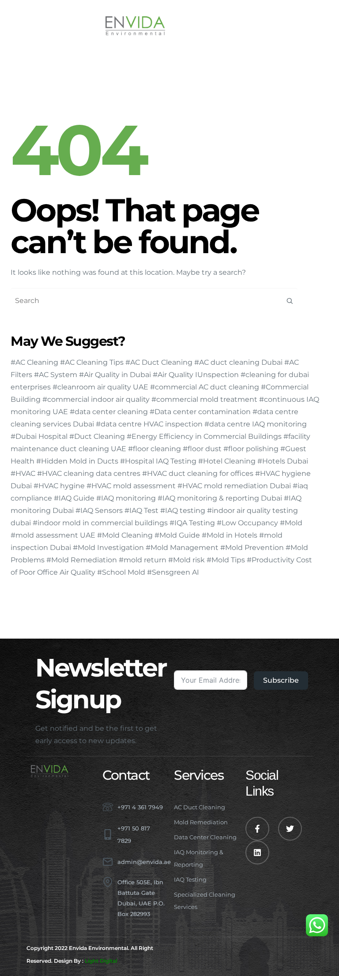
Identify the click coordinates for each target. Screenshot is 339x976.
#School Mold (121, 572)
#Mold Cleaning (125, 535)
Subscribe (281, 680)
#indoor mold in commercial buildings (100, 523)
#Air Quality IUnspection (196, 374)
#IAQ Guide (74, 498)
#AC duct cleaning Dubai (238, 362)
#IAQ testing (182, 510)
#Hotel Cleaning (227, 461)
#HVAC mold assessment (131, 486)
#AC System (55, 374)
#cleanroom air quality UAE (100, 387)
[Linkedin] (257, 852)
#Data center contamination (200, 412)
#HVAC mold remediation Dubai (234, 486)
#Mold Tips (226, 560)
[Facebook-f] (257, 829)
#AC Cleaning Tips (92, 362)
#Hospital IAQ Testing (158, 461)
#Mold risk (186, 560)
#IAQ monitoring (126, 498)
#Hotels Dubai (282, 461)
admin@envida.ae (144, 861)
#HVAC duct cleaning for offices (197, 473)
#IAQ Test (141, 510)
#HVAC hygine (59, 486)
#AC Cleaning (34, 362)
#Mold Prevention (252, 547)
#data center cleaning (109, 412)
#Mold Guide (177, 535)
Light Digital (101, 960)
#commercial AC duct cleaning (204, 387)
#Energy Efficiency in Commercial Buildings (204, 436)
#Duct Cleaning (97, 436)
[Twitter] (290, 829)
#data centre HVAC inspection (149, 424)
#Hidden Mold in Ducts (77, 461)
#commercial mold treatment (204, 399)
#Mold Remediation (81, 560)
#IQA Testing (192, 523)
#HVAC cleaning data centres (88, 473)
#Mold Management (182, 547)
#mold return (142, 560)
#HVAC (23, 473)
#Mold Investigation (108, 547)
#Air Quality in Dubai (115, 374)
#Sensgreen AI (173, 572)
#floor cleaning (154, 449)
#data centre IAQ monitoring (255, 424)
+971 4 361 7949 (140, 807)
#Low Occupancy (247, 523)
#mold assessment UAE (53, 535)
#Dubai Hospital (39, 436)
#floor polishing (251, 449)
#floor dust (202, 449)
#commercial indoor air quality (96, 399)
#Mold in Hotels (229, 535)
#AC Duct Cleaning (158, 362)
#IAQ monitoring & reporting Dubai (220, 498)
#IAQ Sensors (99, 510)
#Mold (291, 523)
